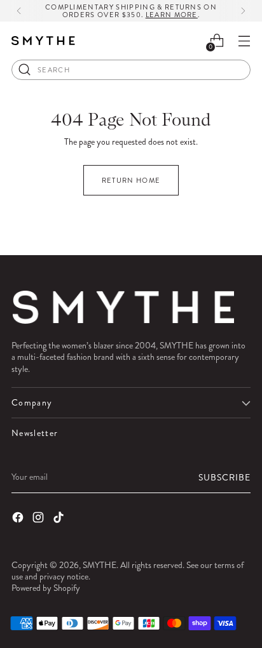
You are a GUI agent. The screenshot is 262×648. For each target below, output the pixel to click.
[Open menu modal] (244, 41)
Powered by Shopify (45, 587)
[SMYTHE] (43, 41)
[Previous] (19, 11)
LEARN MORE (172, 15)
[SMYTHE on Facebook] (19, 518)
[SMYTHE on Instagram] (39, 518)
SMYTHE (99, 565)
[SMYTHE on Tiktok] (59, 518)
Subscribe (224, 477)
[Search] (24, 69)
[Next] (243, 11)
